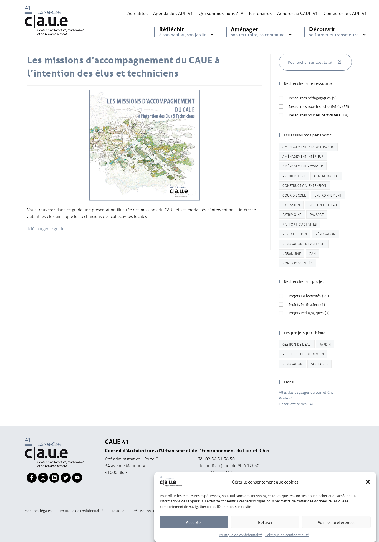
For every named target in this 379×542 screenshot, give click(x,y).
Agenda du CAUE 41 (173, 13)
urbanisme (291, 253)
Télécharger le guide (45, 228)
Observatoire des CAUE (297, 403)
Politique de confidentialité (240, 534)
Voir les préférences (336, 522)
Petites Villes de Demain (303, 354)
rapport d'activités (299, 224)
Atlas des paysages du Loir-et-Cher (307, 392)
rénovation (325, 233)
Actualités (137, 13)
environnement (327, 195)
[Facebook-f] (32, 478)
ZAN (312, 253)
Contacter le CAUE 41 (345, 13)
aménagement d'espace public (308, 146)
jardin (325, 344)
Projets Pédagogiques (309, 312)
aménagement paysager (302, 166)
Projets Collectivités (309, 295)
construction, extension (304, 185)
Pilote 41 (286, 398)
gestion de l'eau (323, 204)
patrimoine (291, 214)
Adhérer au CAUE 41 (297, 13)
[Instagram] (43, 478)
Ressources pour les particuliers (318, 115)
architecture (293, 175)
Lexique (118, 510)
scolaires (319, 363)
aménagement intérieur (302, 156)
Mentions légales (38, 510)
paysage (317, 214)
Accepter (194, 522)
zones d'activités (297, 263)
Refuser (265, 522)
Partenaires (260, 13)
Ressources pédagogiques (313, 97)
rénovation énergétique (303, 243)
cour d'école (294, 195)
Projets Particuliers (307, 304)
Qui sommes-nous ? (218, 13)
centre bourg (326, 175)
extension (291, 204)
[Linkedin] (54, 478)
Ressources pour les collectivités (319, 106)
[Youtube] (77, 478)
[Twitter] (66, 478)
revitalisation (294, 233)
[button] (368, 482)
